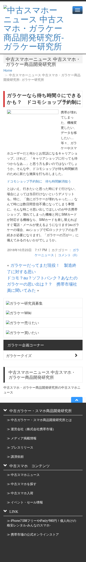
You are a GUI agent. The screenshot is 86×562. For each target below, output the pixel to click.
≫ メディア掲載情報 (21, 438)
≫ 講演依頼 (15, 456)
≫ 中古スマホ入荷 (20, 493)
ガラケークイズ (19, 355)
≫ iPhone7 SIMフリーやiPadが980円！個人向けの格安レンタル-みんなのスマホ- (41, 523)
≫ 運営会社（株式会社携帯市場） (31, 429)
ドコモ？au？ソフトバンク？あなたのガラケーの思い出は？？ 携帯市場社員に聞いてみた (42, 284)
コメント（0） (68, 255)
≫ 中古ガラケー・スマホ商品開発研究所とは (39, 420)
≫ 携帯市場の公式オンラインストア (33, 534)
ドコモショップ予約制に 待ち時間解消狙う (39, 181)
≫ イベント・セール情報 (25, 502)
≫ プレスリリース (20, 447)
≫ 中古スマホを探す (21, 484)
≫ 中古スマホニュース (23, 475)
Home (7, 70)
